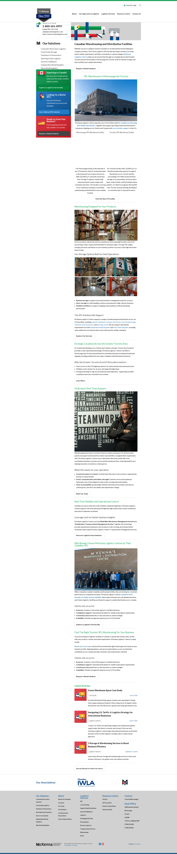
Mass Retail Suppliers (49, 68)
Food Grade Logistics (42, 805)
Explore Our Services (84, 336)
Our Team (61, 806)
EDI (81, 801)
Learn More (80, 381)
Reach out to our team (82, 646)
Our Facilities (62, 809)
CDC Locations (107, 803)
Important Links (107, 809)
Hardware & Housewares (51, 55)
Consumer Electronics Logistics (53, 49)
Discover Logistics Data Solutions (89, 535)
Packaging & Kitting (86, 818)
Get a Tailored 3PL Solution (49, 112)
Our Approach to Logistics (89, 14)
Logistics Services (108, 14)
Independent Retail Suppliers (52, 65)
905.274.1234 (130, 824)
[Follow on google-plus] (103, 844)
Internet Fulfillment (49, 62)
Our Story (61, 803)
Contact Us (136, 14)
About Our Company (64, 799)
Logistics (83, 815)
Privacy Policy (68, 845)
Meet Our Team (82, 494)
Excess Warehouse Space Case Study (105, 690)
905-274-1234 (52, 29)
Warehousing (84, 832)
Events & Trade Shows (109, 806)
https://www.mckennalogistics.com (55, 34)
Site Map (74, 845)
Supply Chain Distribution (88, 808)
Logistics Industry (95, 721)
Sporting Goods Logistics (51, 58)
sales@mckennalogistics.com (53, 32)
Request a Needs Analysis (49, 133)
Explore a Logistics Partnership (51, 87)
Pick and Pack (84, 822)
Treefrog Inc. (137, 844)
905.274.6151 (130, 828)
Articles (104, 799)
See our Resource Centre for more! (89, 768)
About (74, 14)
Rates (82, 836)
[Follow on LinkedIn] (100, 844)
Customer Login (131, 5)
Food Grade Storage (49, 52)
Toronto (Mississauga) (131, 799)
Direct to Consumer (42, 816)
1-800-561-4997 (52, 26)
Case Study (92, 695)
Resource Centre (123, 14)
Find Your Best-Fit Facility (105, 199)
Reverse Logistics (85, 825)
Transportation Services (87, 829)
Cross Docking (84, 805)
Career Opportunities (65, 819)
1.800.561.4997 (135, 821)
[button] (140, 5)
